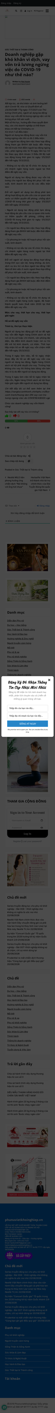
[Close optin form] (49, 680)
